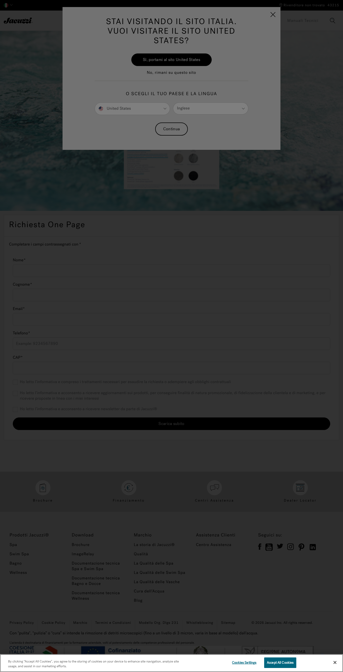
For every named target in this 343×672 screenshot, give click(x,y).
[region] (171, 663)
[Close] (334, 662)
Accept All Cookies (280, 662)
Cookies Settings (244, 662)
